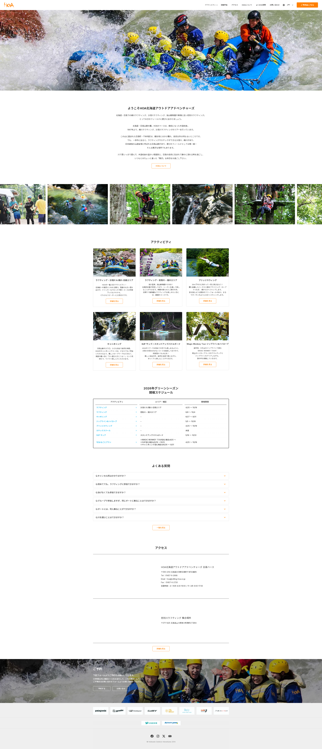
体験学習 (224, 5)
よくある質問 (261, 5)
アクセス (234, 5)
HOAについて (247, 5)
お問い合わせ (275, 5)
